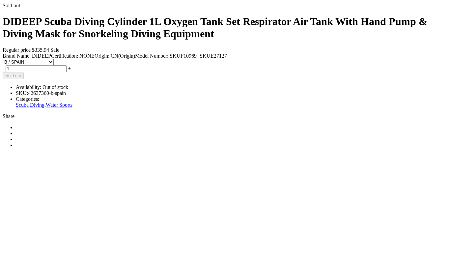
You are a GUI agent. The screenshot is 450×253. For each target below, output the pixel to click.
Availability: (28, 87)
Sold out (13, 75)
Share (8, 116)
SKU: (22, 93)
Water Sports (59, 105)
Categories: (27, 99)
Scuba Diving (30, 105)
